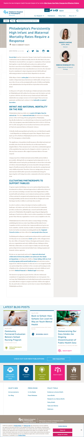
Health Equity (67, 351)
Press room (32, 388)
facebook (29, 51)
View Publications (58, 359)
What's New (13, 388)
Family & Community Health (21, 45)
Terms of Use (27, 425)
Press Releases (32, 395)
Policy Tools (61, 16)
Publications (51, 16)
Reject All (62, 430)
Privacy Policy (17, 425)
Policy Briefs (51, 402)
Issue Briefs (51, 395)
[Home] (14, 13)
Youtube (56, 10)
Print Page (44, 51)
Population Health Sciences (15, 347)
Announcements (13, 392)
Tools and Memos (52, 406)
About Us (71, 16)
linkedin (38, 51)
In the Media (32, 392)
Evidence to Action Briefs (55, 392)
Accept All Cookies (62, 434)
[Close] (81, 430)
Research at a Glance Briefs (56, 399)
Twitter (51, 10)
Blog (47, 10)
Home (6, 21)
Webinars (50, 409)
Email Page (48, 51)
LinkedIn (53, 10)
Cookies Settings (62, 426)
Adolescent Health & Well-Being (10, 376)
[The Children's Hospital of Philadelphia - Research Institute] (42, 420)
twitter (33, 51)
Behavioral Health (42, 334)
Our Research (38, 16)
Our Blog (11, 395)
